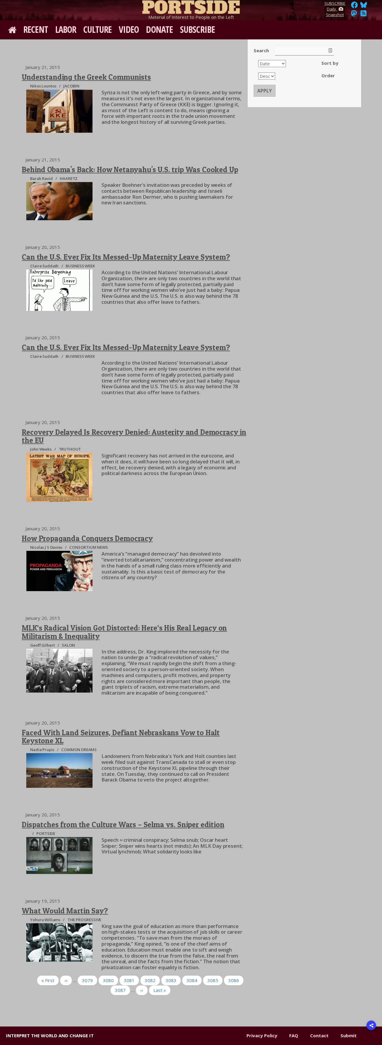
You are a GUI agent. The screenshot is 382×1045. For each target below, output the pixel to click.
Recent (35, 29)
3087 (120, 990)
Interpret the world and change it (50, 1035)
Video (129, 29)
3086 (233, 980)
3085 (212, 980)
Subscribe (197, 29)
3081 (129, 980)
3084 (192, 980)
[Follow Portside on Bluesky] (364, 7)
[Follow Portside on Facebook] (354, 7)
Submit (349, 1035)
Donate (159, 29)
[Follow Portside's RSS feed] (363, 15)
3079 (87, 980)
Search (261, 50)
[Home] (191, 6)
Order (328, 75)
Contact (319, 1035)
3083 (171, 980)
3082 (150, 980)
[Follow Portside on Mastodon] (354, 15)
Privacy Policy (262, 1035)
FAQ (293, 1035)
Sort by (329, 63)
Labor (65, 29)
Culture (97, 29)
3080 (108, 980)
